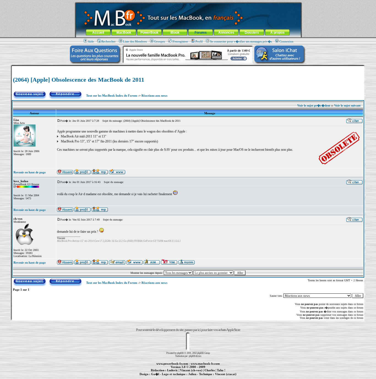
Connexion (286, 41)
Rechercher (108, 41)
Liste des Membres (135, 41)
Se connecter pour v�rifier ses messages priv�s (241, 41)
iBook (174, 33)
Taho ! (221, 370)
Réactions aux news (154, 95)
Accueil (98, 33)
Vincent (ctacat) (225, 374)
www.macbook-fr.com (205, 363)
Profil (199, 41)
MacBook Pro (169, 377)
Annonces (226, 33)
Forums (201, 33)
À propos (277, 33)
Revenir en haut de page (29, 172)
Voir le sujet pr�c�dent (313, 105)
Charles (210, 370)
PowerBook (149, 33)
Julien (192, 374)
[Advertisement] (188, 68)
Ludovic (172, 370)
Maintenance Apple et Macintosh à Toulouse (197, 377)
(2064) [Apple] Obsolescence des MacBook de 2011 (78, 79)
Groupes (159, 41)
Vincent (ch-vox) (191, 370)
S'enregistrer (180, 41)
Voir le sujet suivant (347, 105)
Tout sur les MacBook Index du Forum (111, 95)
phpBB (180, 352)
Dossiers (252, 33)
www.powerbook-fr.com (172, 363)
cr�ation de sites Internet (223, 377)
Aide (91, 41)
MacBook (123, 33)
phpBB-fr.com (195, 355)
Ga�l (155, 374)
